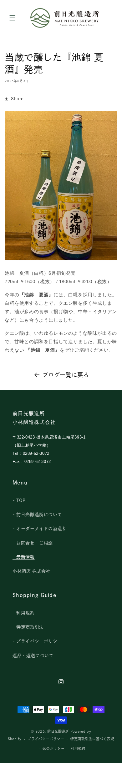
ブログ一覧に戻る (66, 375)
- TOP (19, 500)
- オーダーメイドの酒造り (40, 528)
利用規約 (78, 748)
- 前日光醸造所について (37, 514)
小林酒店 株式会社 (31, 571)
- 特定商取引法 (28, 627)
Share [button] (17, 99)
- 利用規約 (24, 613)
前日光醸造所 (58, 731)
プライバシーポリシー (46, 738)
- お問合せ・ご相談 (33, 543)
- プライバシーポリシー (37, 641)
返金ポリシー (53, 748)
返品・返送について (33, 655)
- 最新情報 (24, 557)
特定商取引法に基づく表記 (92, 738)
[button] (12, 18)
